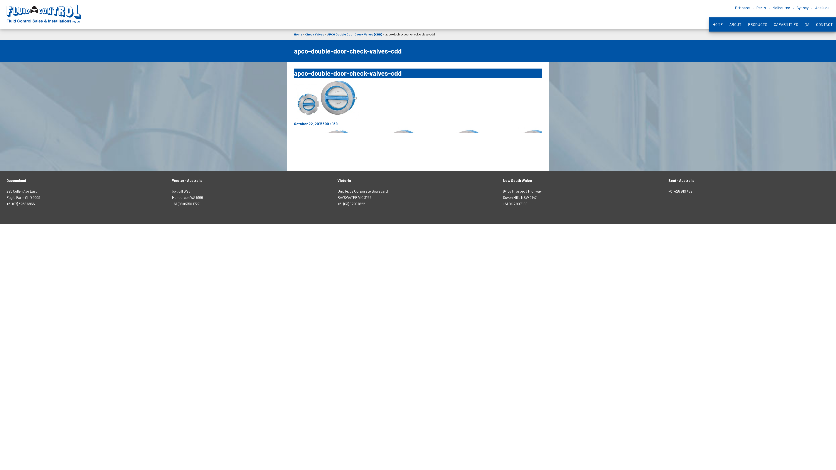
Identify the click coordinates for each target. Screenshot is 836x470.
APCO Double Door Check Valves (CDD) (354, 34)
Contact (824, 24)
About (735, 24)
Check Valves (314, 34)
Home (718, 24)
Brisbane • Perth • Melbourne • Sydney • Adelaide (782, 7)
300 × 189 (330, 123)
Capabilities (786, 24)
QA (807, 24)
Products (757, 24)
